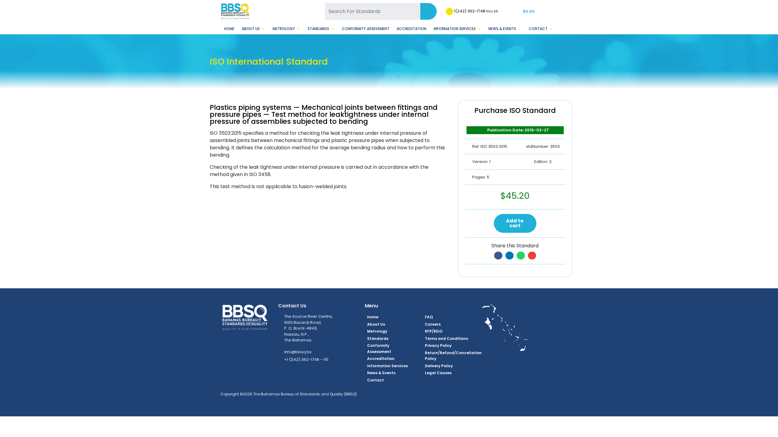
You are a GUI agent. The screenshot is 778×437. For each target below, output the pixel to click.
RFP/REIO (433, 331)
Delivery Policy (439, 365)
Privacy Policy (438, 345)
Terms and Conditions (446, 338)
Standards (318, 28)
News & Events (502, 28)
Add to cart (515, 223)
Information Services (455, 28)
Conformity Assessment (365, 28)
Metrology (284, 28)
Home (229, 28)
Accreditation (411, 28)
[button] (498, 255)
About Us (251, 28)
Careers (433, 324)
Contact (538, 28)
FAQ (429, 317)
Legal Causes (438, 372)
